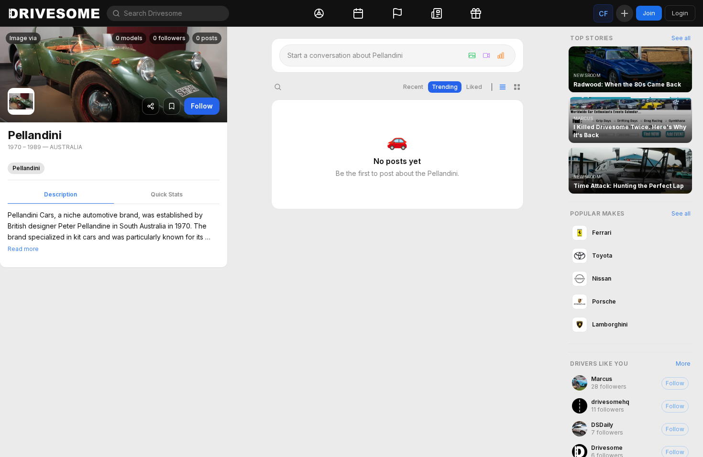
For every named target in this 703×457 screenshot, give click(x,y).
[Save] (171, 106)
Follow (202, 106)
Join (649, 13)
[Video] (486, 55)
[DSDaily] (630, 428)
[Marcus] (630, 382)
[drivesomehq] (630, 405)
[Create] (624, 13)
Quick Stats (167, 194)
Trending (445, 86)
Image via (23, 38)
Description (60, 194)
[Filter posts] (278, 87)
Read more (23, 248)
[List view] (502, 87)
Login (680, 13)
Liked (474, 86)
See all (681, 38)
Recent (413, 86)
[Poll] (500, 55)
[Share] (150, 106)
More (683, 363)
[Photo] (472, 55)
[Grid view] (517, 87)
